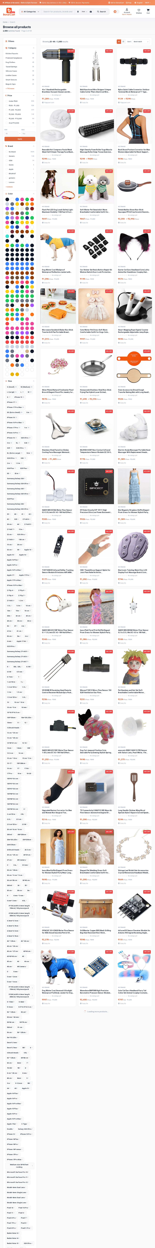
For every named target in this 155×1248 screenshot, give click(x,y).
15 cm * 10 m (12, 758)
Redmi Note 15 (13, 1243)
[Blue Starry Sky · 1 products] (22, 264)
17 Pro (10, 773)
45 (23, 956)
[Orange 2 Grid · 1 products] (7, 319)
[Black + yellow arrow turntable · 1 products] (22, 250)
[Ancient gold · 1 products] (7, 245)
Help (129, 3)
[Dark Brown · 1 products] (32, 277)
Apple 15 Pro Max (14, 1119)
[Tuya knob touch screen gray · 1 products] (12, 356)
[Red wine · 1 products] (27, 342)
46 (18, 961)
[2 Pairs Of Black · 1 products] (32, 236)
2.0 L (9, 819)
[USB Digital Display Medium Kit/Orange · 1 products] (12, 365)
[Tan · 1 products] (27, 351)
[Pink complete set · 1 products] (22, 328)
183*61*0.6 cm (13, 784)
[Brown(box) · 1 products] (22, 273)
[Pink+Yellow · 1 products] (32, 328)
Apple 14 (28, 550)
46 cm (27, 961)
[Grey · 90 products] (12, 204)
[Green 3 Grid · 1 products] (17, 296)
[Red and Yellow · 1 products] (27, 337)
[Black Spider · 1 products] (12, 254)
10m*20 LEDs (27, 717)
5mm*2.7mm (12, 1048)
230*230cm (28, 840)
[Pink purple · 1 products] (27, 328)
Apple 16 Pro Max (14, 570)
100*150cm (12, 717)
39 (8, 514)
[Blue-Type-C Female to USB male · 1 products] (22, 268)
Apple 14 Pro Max (14, 1104)
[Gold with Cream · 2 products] (32, 222)
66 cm (10, 1063)
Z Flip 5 (21, 590)
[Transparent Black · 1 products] (32, 351)
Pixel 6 (22, 1213)
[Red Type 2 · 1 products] (22, 342)
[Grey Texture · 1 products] (32, 300)
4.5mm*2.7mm (13, 936)
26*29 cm (27, 855)
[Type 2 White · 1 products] (12, 360)
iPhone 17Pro (13, 1154)
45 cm (10, 961)
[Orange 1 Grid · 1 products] (32, 314)
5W (24, 1048)
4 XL (24, 901)
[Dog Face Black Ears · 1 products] (22, 287)
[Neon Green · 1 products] (7, 314)
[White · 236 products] (12, 199)
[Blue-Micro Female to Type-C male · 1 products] (12, 268)
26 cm (20, 545)
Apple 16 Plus (13, 560)
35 (26, 885)
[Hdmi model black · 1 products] (12, 305)
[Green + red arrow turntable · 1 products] (7, 296)
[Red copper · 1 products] (32, 337)
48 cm (10, 966)
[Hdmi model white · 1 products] (17, 305)
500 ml (10, 1027)
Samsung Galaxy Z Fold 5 (17, 651)
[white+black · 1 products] (27, 370)
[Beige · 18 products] (22, 208)
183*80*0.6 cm (13, 799)
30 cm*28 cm (12, 880)
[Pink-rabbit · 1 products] (7, 333)
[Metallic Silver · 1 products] (27, 310)
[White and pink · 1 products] (22, 370)
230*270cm (12, 845)
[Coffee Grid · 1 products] (17, 277)
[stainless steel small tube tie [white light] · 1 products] (17, 351)
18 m (20, 773)
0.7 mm (10, 677)
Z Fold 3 (11, 600)
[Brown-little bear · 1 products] (32, 273)
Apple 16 (23, 555)
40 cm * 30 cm (13, 946)
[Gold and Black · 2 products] (22, 222)
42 (30, 514)
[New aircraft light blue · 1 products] (17, 314)
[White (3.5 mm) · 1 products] (27, 365)
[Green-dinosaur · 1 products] (7, 300)
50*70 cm (24, 1022)
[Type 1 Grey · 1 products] (27, 356)
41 (23, 514)
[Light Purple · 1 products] (32, 305)
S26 (23, 458)
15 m (21, 529)
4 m (24, 626)
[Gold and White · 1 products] (32, 287)
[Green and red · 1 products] (22, 296)
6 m (27, 636)
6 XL (26, 1053)
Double (10, 1129)
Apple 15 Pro (12, 1114)
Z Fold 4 (11, 539)
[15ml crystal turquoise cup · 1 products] (7, 236)
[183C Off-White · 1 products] (27, 236)
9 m (9, 1083)
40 (15, 514)
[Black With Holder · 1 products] (27, 254)
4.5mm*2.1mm (13, 931)
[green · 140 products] (27, 199)
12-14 (25, 743)
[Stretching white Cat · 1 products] (22, 351)
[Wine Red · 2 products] (12, 231)
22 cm (10, 534)
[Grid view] (119, 41)
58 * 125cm (22, 1032)
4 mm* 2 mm (12, 901)
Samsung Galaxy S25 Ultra (18, 494)
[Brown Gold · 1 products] (7, 273)
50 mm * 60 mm (13, 1017)
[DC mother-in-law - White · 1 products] (12, 287)
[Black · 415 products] (7, 199)
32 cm (10, 550)
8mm (19, 1078)
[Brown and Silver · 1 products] (32, 268)
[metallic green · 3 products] (22, 218)
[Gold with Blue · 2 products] (27, 222)
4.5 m (10, 631)
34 (19, 885)
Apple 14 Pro (12, 1098)
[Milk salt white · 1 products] (32, 310)
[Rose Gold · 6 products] (12, 213)
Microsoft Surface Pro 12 (18, 1182)
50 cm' (24, 1012)
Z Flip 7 (21, 595)
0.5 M (10, 672)
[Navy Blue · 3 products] (27, 218)
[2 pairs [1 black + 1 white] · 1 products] (7, 241)
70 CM (10, 1068)
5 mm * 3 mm (12, 982)
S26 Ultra (21, 448)
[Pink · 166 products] (22, 199)
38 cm (20, 890)
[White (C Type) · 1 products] (32, 365)
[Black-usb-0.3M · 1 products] (27, 259)
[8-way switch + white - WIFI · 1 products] (32, 241)
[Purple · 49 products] (7, 208)
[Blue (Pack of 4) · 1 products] (7, 264)
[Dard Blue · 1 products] (27, 277)
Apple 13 (26, 1088)
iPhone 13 (11, 1134)
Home (5, 22)
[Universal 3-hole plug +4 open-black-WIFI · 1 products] (32, 360)
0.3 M (29, 667)
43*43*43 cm (12, 956)
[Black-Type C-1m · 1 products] (12, 259)
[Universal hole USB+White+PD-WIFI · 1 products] (7, 365)
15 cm (10, 545)
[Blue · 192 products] (17, 199)
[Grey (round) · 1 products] (22, 300)
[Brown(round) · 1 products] (27, 273)
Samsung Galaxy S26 (16, 504)
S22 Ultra (11, 646)
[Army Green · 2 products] (32, 218)
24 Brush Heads (14, 850)
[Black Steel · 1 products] (17, 254)
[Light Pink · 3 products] (17, 218)
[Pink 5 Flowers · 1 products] (7, 328)
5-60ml (22, 1002)
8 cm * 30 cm (12, 1073)
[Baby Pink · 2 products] (7, 222)
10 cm (29, 606)
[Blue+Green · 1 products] (32, 264)
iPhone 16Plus (13, 1139)
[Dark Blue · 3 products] (7, 218)
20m (9, 616)
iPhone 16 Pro (13, 433)
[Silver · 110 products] (7, 204)
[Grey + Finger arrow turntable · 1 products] (27, 300)
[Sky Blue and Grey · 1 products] (7, 351)
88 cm (10, 1078)
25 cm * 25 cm (13, 855)
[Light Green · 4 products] (27, 213)
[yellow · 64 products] (27, 204)
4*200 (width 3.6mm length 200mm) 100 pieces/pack (21, 914)
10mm (10, 723)
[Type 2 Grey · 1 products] (7, 360)
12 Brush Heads (14, 728)
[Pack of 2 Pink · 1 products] (27, 319)
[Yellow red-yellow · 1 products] (12, 374)
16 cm (10, 768)
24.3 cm (28, 850)
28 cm (10, 621)
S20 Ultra (28, 1243)
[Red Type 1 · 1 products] (17, 342)
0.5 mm (20, 672)
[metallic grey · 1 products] (22, 310)
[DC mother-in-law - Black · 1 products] (7, 287)
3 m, (15, 865)
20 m (17, 473)
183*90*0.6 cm (13, 809)
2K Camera (22, 860)
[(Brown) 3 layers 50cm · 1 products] (22, 231)
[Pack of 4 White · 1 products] (17, 324)
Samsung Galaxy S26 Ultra (18, 509)
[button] (116, 11)
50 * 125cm (12, 1012)
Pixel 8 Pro (12, 1228)
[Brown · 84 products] (22, 204)
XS (9, 473)
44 (18, 524)
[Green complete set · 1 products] (27, 296)
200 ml (10, 834)
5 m (29, 412)
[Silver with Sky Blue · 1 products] (32, 347)
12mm (20, 748)
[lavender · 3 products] (12, 218)
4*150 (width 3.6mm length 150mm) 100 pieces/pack (21, 907)
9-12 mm (19, 1083)
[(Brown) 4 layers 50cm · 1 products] (27, 231)
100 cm (22, 539)
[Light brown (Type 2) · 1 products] (27, 305)
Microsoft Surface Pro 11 (18, 1177)
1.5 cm (20, 692)
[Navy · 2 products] (17, 227)
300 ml (10, 885)
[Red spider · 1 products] (12, 342)
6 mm (10, 641)
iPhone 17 (12, 402)
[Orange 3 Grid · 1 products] (12, 319)
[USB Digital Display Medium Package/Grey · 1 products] (17, 365)
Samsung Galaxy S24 (16, 478)
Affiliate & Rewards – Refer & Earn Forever (21, 3)
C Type (24, 1124)
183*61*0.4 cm (13, 778)
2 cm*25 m (12, 814)
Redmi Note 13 (13, 1233)
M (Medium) (26, 387)
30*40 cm (27, 880)
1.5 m (19, 463)
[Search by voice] (78, 11)
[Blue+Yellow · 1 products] (7, 268)
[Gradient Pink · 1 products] (27, 291)
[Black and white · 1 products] (27, 250)
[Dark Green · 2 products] (17, 222)
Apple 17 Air (22, 641)
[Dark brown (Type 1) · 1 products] (7, 282)
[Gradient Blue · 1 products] (17, 291)
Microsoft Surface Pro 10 (18, 1172)
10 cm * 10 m (19, 702)
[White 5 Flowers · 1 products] (17, 370)
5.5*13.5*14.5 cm (25, 1007)
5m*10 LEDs (12, 1037)
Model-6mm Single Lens (17, 1192)
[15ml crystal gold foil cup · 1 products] (32, 231)
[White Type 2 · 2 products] (7, 231)
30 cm (20, 621)
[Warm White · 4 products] (32, 213)
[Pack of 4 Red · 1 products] (7, 324)
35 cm (10, 890)
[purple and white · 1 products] (17, 333)
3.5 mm (25, 865)
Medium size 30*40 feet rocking (21, 1166)
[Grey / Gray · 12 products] (27, 208)
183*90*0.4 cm (13, 804)
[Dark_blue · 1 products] (32, 282)
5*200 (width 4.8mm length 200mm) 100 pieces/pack (21, 995)
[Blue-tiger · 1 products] (17, 268)
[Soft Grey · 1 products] (12, 351)
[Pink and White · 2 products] (27, 227)
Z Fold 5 (28, 524)
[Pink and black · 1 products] (12, 328)
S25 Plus (24, 468)
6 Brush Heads (13, 1053)
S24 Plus (11, 499)
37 (15, 626)
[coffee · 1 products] (12, 277)
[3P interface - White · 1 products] (22, 241)
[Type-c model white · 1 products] (22, 360)
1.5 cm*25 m (12, 697)
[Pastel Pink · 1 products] (22, 324)
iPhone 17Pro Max (15, 1159)
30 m (29, 621)
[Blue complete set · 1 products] (17, 264)
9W (29, 1083)
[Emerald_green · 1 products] (27, 287)
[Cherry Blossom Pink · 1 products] (7, 277)
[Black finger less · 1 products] (32, 250)
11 (18, 723)
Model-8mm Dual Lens (16, 1197)
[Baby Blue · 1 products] (17, 245)
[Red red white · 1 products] (7, 342)
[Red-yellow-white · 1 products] (32, 342)
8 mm (25, 1073)
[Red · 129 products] (32, 199)
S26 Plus (11, 468)
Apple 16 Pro (12, 565)
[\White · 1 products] (22, 374)
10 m (29, 453)
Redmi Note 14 (13, 1238)
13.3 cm (10, 753)
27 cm (10, 860)
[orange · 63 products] (32, 204)
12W (29, 748)
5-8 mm (10, 1007)
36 (8, 626)
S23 (16, 519)
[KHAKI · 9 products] (7, 213)
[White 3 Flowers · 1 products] (12, 370)
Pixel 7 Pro (12, 1223)
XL (18, 443)
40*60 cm (27, 951)
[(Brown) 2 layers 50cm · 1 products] (17, 231)
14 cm (22, 753)
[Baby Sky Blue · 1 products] (27, 245)
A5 (16, 1088)
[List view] (123, 41)
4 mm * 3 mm (19, 895)
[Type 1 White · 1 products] (32, 356)
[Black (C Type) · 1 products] (7, 250)
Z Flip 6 (10, 595)
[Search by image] (91, 11)
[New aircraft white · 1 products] (27, 314)
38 (18, 550)
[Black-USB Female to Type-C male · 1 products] (22, 259)
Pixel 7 (24, 1218)
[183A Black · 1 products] (12, 236)
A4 (8, 1088)
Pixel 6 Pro (12, 1218)
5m (19, 636)
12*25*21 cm (12, 743)
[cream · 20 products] (17, 208)
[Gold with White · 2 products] (7, 227)
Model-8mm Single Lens (17, 1203)
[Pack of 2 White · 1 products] (32, 319)
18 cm (27, 611)
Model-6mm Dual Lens (16, 1187)
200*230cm (22, 834)
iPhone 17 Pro (13, 428)
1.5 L (9, 606)
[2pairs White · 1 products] (12, 241)
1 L (22, 682)
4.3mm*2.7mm (13, 926)
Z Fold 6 (26, 519)
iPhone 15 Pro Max (15, 585)
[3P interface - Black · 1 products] (17, 241)
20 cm (10, 524)
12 (26, 723)
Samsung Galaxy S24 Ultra (18, 483)
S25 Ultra (26, 438)
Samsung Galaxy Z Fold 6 (17, 656)
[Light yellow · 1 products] (7, 310)
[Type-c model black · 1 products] (17, 360)
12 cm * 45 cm (13, 738)
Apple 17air (12, 1124)
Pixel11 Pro (26, 1228)
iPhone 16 (12, 438)
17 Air (27, 768)
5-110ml (11, 1002)
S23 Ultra (21, 534)
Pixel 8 (24, 1223)
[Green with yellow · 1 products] (32, 296)
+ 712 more (10, 88)
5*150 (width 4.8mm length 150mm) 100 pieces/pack (21, 988)
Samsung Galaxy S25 (16, 489)
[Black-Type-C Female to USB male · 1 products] (17, 259)
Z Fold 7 (11, 529)
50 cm (10, 636)
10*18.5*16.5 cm (14, 712)
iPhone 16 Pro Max (15, 422)
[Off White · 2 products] (22, 227)
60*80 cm (25, 1058)
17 (18, 768)
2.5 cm (19, 819)
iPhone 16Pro (13, 1144)
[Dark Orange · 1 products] (17, 282)
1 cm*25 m (12, 682)
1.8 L (24, 697)
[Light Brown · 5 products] (17, 213)
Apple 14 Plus (13, 1093)
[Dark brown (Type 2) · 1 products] (12, 282)
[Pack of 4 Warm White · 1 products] (12, 324)
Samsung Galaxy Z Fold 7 (17, 662)
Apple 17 (11, 575)
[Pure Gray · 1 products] (12, 333)
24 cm (19, 616)
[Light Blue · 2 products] (12, 227)
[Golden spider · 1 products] (12, 291)
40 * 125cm (12, 941)
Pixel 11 (10, 1213)
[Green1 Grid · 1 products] (12, 300)
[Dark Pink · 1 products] (22, 282)
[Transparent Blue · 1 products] (7, 356)
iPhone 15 (19, 397)
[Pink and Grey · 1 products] (17, 328)
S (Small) (12, 387)
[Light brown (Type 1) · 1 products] (22, 305)
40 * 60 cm (25, 941)
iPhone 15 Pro (26, 1134)
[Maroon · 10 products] (32, 208)
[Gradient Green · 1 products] (22, 291)
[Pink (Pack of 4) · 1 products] (27, 324)
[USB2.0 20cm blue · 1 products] (22, 365)
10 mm (24, 707)
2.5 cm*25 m (12, 824)
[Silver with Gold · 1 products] (27, 347)
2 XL (23, 814)
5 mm (16, 972)
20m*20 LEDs (13, 840)
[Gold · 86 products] (17, 204)
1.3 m (10, 692)
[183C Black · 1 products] (22, 236)
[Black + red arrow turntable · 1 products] (12, 250)
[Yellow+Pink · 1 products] (17, 374)
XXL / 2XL (18, 667)
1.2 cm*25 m (12, 687)
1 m (26, 428)
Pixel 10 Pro (24, 1208)
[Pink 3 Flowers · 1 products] (32, 324)
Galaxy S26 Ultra (25, 1129)
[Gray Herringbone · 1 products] (32, 291)
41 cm (20, 631)
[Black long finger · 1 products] (7, 254)
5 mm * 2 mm (12, 977)
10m (9, 611)
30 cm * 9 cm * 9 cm (15, 875)
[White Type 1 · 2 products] (32, 227)
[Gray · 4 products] (22, 213)
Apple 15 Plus (13, 1109)
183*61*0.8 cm (13, 789)
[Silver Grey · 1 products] (7, 347)
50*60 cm (11, 1022)
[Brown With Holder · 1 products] (12, 273)
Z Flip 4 (10, 590)
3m (29, 890)
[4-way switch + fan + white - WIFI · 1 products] (27, 241)
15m (18, 611)
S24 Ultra (12, 458)
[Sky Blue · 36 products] (12, 208)
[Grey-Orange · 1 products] (7, 305)
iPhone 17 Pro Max (15, 407)
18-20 (29, 773)
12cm (10, 748)
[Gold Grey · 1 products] (7, 291)
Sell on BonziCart (117, 3)
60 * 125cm (12, 1058)
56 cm (10, 1032)
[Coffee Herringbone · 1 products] (22, 277)
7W (19, 1068)
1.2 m (21, 600)
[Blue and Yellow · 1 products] (12, 264)
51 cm (21, 1027)
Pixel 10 (10, 1208)
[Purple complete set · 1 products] (22, 333)
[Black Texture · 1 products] (22, 254)
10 (8, 702)
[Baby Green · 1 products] (22, 245)
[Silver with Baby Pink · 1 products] (17, 347)
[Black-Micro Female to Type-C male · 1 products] (32, 254)
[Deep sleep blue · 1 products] (17, 287)
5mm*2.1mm (12, 1042)
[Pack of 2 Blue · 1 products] (17, 319)
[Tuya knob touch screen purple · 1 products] (22, 356)
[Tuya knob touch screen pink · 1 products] (17, 356)
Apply (20, 139)
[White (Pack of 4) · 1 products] (7, 370)
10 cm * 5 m (12, 707)
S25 (9, 448)
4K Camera (22, 966)
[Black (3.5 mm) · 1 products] (32, 245)
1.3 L (24, 687)
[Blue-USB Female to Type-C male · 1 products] (27, 268)
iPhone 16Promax (14, 1149)
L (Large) (11, 392)
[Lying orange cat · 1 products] (12, 310)
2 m (9, 463)
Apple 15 (11, 555)
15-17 (10, 763)
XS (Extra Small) (14, 412)
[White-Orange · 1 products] (7, 374)
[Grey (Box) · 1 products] (17, 300)
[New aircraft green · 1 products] (12, 314)
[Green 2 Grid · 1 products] (12, 296)
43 (8, 519)
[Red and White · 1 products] (22, 337)
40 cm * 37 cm (13, 951)
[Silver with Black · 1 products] (22, 347)
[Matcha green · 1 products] (17, 310)
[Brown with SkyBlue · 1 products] (17, 273)
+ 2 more (9, 187)
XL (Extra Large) (14, 453)
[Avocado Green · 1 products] (12, 245)
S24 (26, 443)
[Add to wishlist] (73, 81)
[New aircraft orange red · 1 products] (22, 314)
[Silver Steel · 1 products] (12, 347)
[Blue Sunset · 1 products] (27, 264)
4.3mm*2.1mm (13, 921)
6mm (19, 1063)
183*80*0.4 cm (13, 794)
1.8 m (19, 606)
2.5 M (25, 824)
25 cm (29, 616)
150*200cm (22, 763)
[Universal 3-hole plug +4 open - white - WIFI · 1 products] (27, 360)
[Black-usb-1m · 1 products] (32, 259)
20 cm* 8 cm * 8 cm (15, 829)
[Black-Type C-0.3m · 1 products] (7, 259)
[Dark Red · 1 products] (27, 282)
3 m (9, 443)
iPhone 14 (12, 417)
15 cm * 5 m (27, 758)
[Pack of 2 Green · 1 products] (22, 319)
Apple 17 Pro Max (14, 580)
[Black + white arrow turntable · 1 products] (17, 250)
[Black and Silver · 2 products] (12, 222)
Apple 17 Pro (24, 575)
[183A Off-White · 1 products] (17, 236)
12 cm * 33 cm (13, 733)
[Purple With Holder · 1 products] (27, 333)
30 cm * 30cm (13, 870)
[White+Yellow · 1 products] (32, 370)
